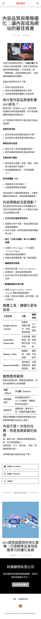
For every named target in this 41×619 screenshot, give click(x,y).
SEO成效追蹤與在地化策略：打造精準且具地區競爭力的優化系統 (20, 546)
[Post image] (20, 520)
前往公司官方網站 (20, 585)
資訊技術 (26, 35)
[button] (3, 3)
